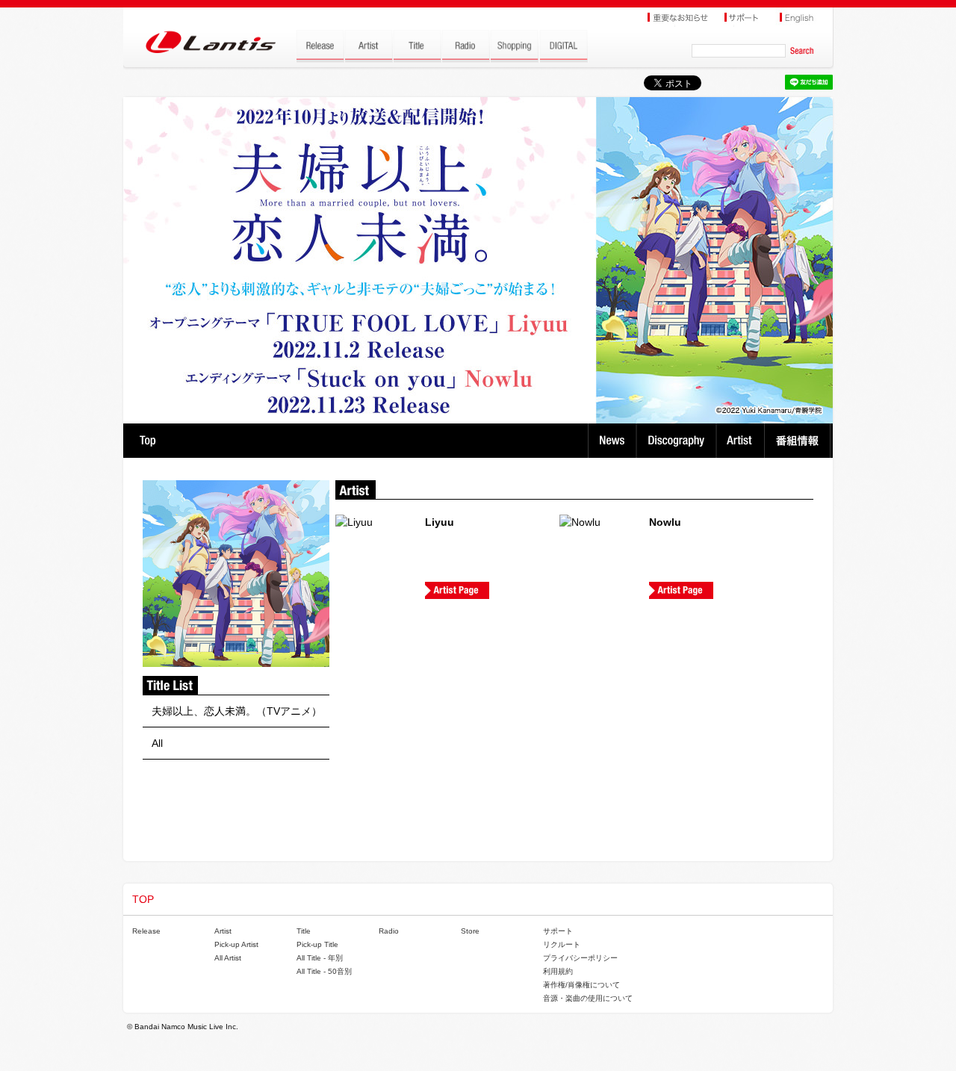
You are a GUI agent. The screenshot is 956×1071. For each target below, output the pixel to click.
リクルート (561, 944)
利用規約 (558, 971)
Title (304, 931)
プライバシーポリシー (580, 958)
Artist (742, 440)
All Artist (227, 958)
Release (146, 931)
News (612, 440)
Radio (389, 931)
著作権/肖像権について (581, 985)
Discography (678, 440)
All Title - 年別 (320, 958)
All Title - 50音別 (324, 971)
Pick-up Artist (236, 944)
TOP (147, 440)
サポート (558, 931)
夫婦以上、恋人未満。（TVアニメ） (237, 711)
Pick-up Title (317, 944)
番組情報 (799, 440)
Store (470, 931)
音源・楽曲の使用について (588, 998)
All (157, 743)
